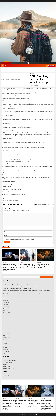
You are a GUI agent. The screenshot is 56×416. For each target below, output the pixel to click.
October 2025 (6, 310)
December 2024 (6, 331)
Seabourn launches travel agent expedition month (44, 203)
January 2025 (5, 329)
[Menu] (5, 65)
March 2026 (5, 300)
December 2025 (6, 306)
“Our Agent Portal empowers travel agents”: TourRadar (13, 203)
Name (5, 227)
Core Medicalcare (6, 375)
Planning (10, 200)
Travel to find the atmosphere (8, 368)
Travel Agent (32, 73)
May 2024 (5, 345)
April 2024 (5, 347)
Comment (6, 212)
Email (5, 231)
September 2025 (6, 312)
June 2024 (5, 343)
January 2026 (5, 304)
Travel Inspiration (6, 366)
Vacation (16, 200)
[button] (5, 65)
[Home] (2, 66)
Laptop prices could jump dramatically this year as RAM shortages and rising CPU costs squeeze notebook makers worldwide (9, 267)
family (8, 200)
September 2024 (6, 337)
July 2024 (5, 341)
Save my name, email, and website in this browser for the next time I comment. (20, 239)
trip (13, 200)
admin (32, 85)
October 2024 (6, 335)
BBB (5, 200)
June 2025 (5, 318)
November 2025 (6, 308)
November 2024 (6, 333)
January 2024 (5, 353)
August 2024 (5, 339)
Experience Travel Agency (8, 362)
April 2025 (5, 323)
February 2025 (6, 327)
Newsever (32, 414)
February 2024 (6, 351)
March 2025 (5, 325)
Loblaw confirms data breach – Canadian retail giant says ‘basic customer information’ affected (27, 266)
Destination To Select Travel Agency (10, 360)
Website (5, 235)
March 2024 (5, 349)
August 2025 (5, 314)
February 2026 (6, 302)
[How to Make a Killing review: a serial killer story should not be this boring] (45, 255)
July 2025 (5, 316)
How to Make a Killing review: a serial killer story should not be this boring (44, 266)
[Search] (45, 66)
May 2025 (5, 320)
